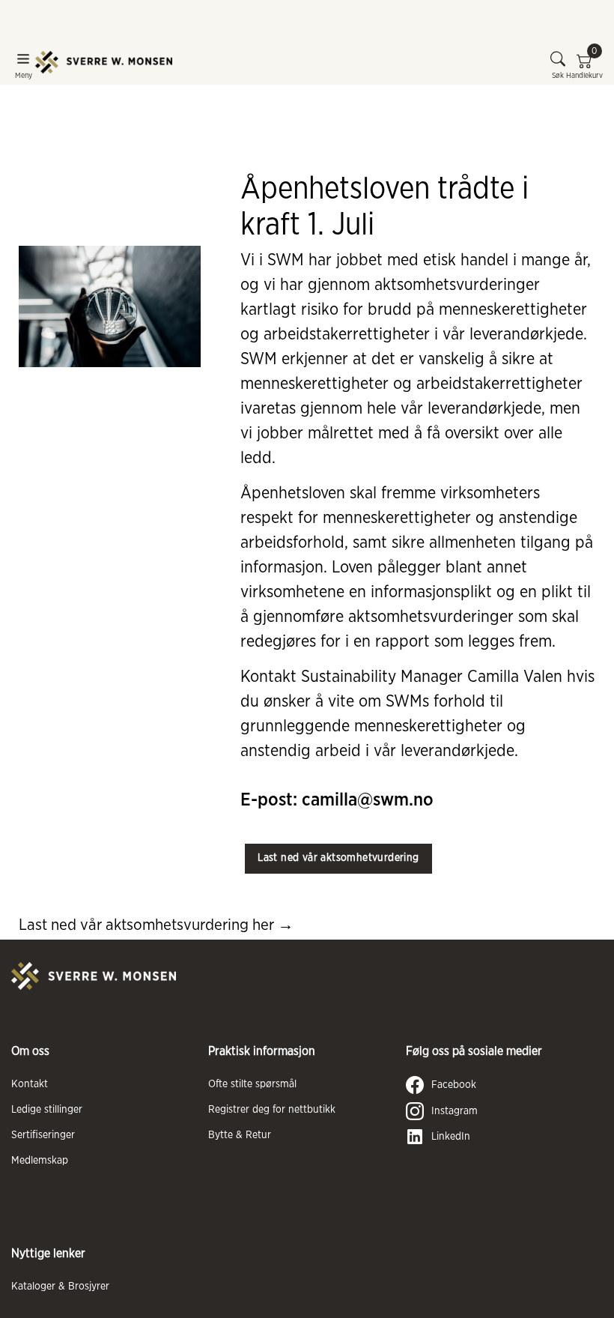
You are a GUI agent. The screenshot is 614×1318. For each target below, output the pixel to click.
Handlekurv (584, 65)
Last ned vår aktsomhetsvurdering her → (156, 925)
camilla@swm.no (368, 800)
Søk (558, 75)
